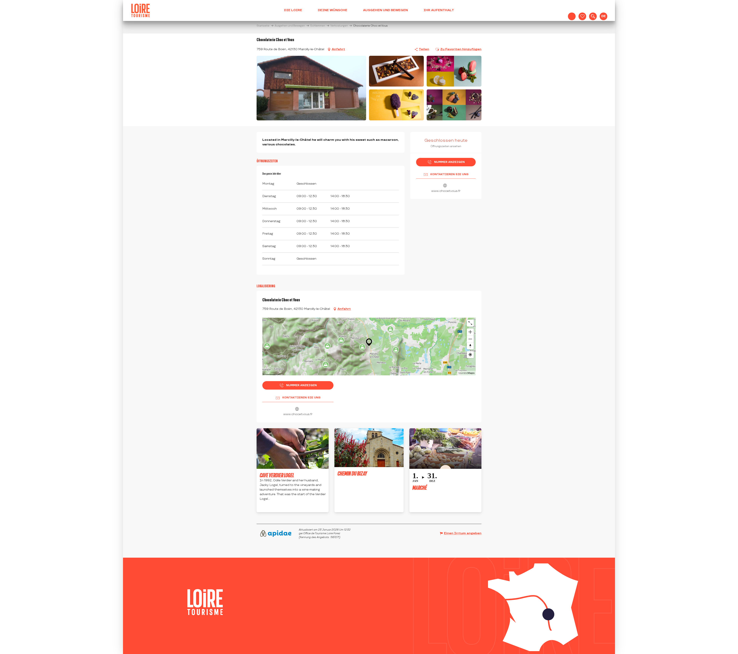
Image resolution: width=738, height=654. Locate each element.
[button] (593, 16)
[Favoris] (582, 16)
